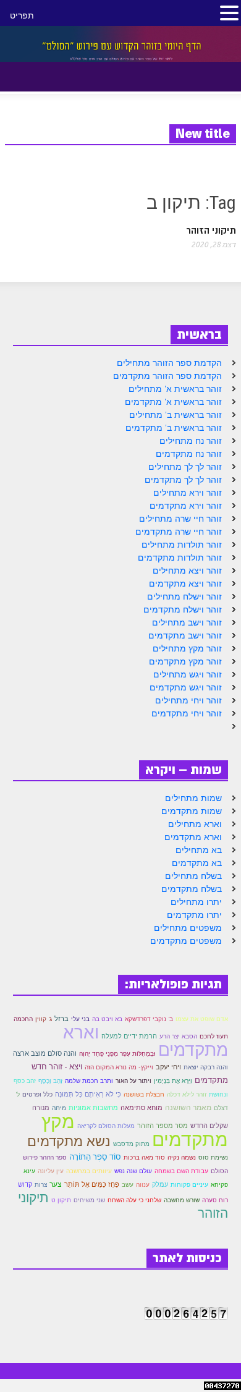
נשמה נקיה (181, 1157)
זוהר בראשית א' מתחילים (175, 388)
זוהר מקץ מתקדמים (185, 661)
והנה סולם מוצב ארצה (45, 1053)
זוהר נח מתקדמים (189, 453)
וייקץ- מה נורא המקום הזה (119, 1067)
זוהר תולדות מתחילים (182, 544)
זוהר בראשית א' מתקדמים (173, 401)
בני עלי (80, 1019)
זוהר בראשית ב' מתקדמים (173, 427)
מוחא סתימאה (141, 1107)
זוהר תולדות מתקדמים (180, 557)
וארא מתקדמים (193, 836)
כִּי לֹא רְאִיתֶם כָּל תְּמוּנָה (88, 1094)
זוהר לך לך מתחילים (185, 466)
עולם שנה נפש (133, 1171)
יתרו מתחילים (196, 901)
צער (55, 1184)
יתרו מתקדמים (194, 914)
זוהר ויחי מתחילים (188, 700)
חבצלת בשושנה (144, 1094)
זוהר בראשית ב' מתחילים (175, 414)
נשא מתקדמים (69, 1141)
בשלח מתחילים (193, 875)
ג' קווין (43, 1019)
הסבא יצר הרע (178, 1036)
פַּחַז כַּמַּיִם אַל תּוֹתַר (91, 1184)
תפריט (22, 15)
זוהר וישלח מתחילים (184, 596)
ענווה (143, 1185)
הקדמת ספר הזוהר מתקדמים (167, 375)
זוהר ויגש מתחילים (187, 674)
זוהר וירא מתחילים (187, 492)
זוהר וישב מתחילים (187, 622)
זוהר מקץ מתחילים (187, 648)
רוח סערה (215, 1200)
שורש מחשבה (182, 1200)
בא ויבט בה (107, 1019)
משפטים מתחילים (188, 927)
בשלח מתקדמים (191, 888)
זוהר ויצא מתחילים (187, 570)
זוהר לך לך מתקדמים (183, 479)
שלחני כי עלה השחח (134, 1200)
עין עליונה (51, 1171)
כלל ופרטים (37, 1094)
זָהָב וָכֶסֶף (50, 1081)
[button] (42, 74)
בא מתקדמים (197, 862)
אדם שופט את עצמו (201, 1019)
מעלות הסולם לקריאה (106, 1126)
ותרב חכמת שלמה (89, 1081)
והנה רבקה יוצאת (206, 1067)
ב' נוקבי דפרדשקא (149, 1019)
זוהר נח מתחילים (190, 440)
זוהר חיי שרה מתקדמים (178, 531)
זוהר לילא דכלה (186, 1094)
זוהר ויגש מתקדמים (186, 687)
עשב (127, 1185)
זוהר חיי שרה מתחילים (180, 518)
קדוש (25, 1184)
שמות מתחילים (193, 798)
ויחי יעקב (168, 1067)
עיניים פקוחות (189, 1185)
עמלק (160, 1184)
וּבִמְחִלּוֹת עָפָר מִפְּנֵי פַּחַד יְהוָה (117, 1054)
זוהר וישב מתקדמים (185, 635)
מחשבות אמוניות (93, 1107)
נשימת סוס (213, 1157)
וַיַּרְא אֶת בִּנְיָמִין (173, 1081)
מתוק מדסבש (131, 1144)
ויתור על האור (133, 1081)
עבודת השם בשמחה (181, 1171)
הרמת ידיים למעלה (129, 1036)
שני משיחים (89, 1200)
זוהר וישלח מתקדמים (182, 609)
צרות (41, 1185)
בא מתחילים (198, 849)
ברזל (61, 1018)
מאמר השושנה (188, 1107)
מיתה (59, 1108)
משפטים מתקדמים (186, 940)
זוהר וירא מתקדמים (186, 505)
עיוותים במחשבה (89, 1171)
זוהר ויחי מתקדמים (186, 713)
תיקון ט (61, 1200)
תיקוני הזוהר (211, 231)
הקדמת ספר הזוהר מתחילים (169, 362)
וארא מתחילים (195, 824)
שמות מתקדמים (191, 811)
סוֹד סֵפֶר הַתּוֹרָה (95, 1156)
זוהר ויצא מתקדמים (185, 583)
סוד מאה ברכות (144, 1157)
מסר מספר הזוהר (162, 1125)
